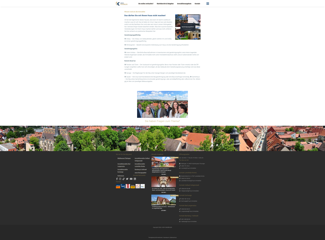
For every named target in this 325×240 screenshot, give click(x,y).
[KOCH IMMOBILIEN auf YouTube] (131, 179)
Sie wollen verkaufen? (145, 3)
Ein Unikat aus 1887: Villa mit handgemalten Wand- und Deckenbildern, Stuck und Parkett (163, 189)
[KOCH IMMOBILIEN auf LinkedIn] (135, 179)
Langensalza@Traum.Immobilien (190, 211)
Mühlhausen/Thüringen (124, 158)
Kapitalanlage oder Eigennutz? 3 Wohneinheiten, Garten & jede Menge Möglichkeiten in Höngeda (161, 170)
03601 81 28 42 (185, 166)
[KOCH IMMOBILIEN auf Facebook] (117, 179)
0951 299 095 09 (185, 219)
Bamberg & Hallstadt (141, 169)
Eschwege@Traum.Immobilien (189, 201)
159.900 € (163, 174)
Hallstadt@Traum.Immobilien (189, 221)
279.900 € (163, 210)
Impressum (166, 237)
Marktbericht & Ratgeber (165, 3)
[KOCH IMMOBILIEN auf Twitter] (127, 179)
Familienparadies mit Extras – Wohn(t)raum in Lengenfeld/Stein (163, 207)
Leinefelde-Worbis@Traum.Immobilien (191, 180)
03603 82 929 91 (185, 209)
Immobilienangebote (184, 3)
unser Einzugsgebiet (140, 172)
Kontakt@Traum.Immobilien (188, 168)
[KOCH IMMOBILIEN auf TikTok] (124, 179)
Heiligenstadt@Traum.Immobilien (190, 191)
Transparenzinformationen (155, 237)
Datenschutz (173, 237)
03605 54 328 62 (185, 178)
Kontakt (197, 3)
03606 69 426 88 (185, 188)
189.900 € (163, 192)
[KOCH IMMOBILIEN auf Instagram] (120, 179)
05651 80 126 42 (185, 198)
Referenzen (121, 176)
